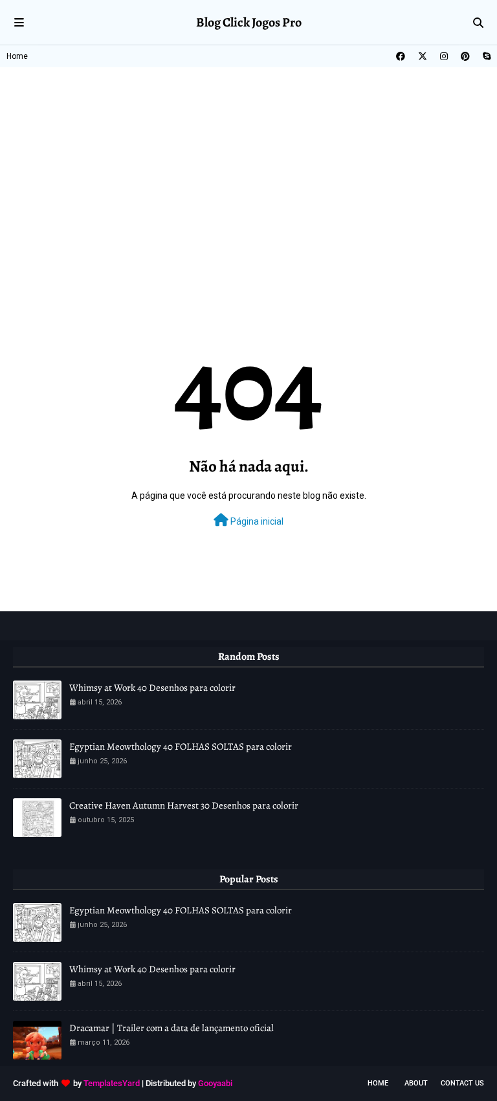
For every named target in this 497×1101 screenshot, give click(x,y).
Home (17, 56)
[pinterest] (465, 56)
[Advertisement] (248, 164)
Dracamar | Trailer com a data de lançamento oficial (171, 1027)
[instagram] (444, 56)
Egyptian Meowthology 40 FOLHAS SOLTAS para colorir (180, 746)
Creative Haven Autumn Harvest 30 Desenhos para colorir (183, 805)
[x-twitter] (422, 56)
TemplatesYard (111, 1083)
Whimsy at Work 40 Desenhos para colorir (152, 687)
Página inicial (255, 521)
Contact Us (462, 1083)
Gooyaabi (215, 1083)
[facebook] (400, 56)
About (416, 1083)
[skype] (485, 56)
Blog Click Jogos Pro (249, 22)
